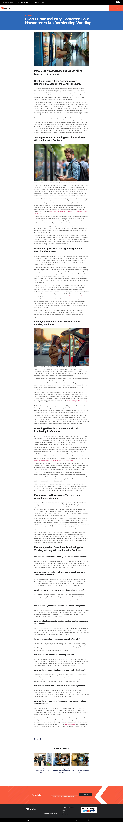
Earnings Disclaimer (93, 820)
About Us (53, 8)
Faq (63, 812)
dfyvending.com (70, 724)
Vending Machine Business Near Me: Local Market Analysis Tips (80, 770)
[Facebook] (117, 2)
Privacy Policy (71, 796)
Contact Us (70, 8)
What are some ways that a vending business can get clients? (65, 296)
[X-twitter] (119, 2)
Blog (63, 8)
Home (47, 8)
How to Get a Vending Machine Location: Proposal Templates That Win (61, 770)
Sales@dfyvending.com (50, 813)
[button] (35, 739)
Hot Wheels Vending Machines (68, 808)
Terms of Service (84, 820)
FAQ (59, 8)
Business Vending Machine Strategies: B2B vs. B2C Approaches (42, 770)
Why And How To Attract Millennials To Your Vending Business (53, 460)
